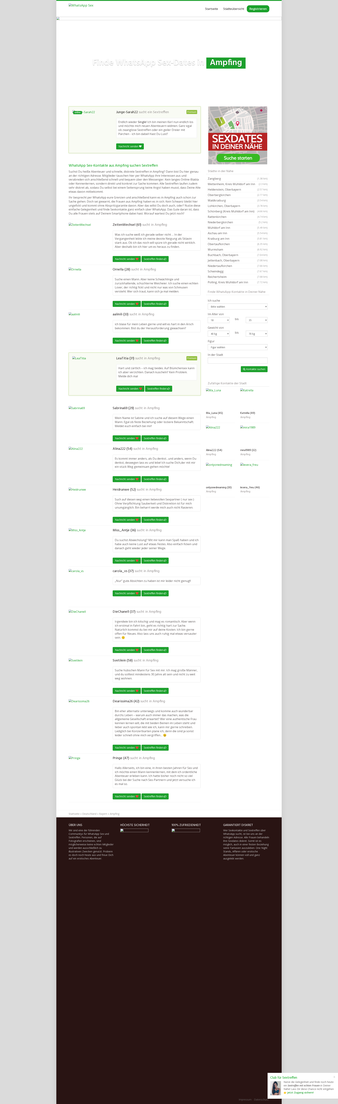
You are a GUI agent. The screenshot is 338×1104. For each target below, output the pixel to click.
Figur (211, 341)
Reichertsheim (238, 277)
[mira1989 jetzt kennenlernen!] (254, 436)
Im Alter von (216, 314)
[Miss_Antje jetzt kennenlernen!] (86, 545)
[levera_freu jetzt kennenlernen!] (254, 473)
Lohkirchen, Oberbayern (238, 206)
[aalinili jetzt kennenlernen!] (86, 329)
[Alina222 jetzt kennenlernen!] (86, 464)
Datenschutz (261, 1099)
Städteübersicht (233, 9)
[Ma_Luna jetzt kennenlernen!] (220, 399)
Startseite (211, 9)
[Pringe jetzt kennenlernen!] (86, 773)
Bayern (103, 813)
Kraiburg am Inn (238, 239)
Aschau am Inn (238, 233)
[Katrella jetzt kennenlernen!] (254, 399)
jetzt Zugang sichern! (300, 1092)
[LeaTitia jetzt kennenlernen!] (90, 374)
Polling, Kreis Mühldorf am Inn (238, 282)
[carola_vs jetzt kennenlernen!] (86, 586)
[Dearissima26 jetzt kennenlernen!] (86, 716)
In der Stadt (215, 355)
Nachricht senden (128, 146)
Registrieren (258, 9)
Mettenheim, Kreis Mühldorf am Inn (238, 184)
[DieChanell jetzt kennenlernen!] (86, 627)
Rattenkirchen (238, 217)
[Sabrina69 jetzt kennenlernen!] (86, 423)
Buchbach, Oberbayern (238, 255)
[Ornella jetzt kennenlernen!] (86, 282)
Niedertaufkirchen (238, 266)
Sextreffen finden (154, 259)
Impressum (245, 1099)
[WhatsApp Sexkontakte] (81, 9)
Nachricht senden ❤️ (127, 259)
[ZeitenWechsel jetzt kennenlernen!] (86, 237)
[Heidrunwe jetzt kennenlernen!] (86, 505)
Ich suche (214, 300)
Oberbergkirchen (238, 195)
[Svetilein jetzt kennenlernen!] (86, 676)
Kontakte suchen (255, 369)
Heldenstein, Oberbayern (238, 189)
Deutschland (89, 813)
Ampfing (161, 225)
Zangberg (238, 179)
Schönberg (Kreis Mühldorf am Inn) (238, 211)
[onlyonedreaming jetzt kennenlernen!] (220, 473)
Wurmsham (238, 249)
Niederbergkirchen (238, 222)
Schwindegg (238, 271)
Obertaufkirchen (238, 244)
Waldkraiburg (238, 200)
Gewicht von (216, 328)
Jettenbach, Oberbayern (238, 260)
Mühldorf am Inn (238, 228)
